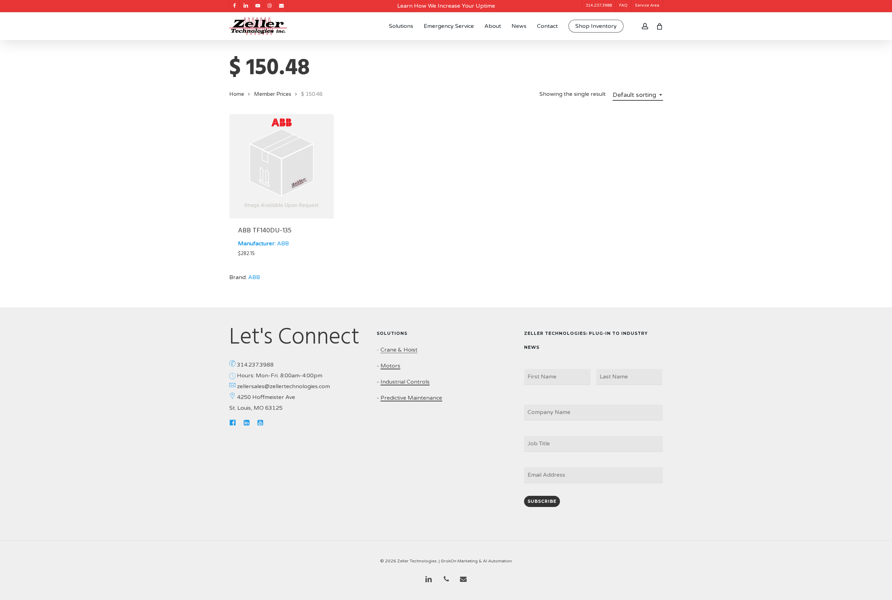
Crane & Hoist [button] (398, 349)
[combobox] (638, 94)
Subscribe (542, 501)
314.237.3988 (255, 364)
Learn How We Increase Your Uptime (446, 5)
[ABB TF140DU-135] (281, 166)
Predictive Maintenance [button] (411, 397)
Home (236, 94)
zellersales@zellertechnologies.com (283, 386)
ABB (283, 243)
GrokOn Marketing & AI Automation (476, 561)
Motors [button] (390, 365)
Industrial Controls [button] (405, 381)
